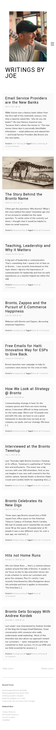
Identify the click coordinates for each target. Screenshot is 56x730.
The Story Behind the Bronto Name (23, 196)
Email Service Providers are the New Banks (26, 100)
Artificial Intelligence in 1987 (13, 698)
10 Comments (44, 330)
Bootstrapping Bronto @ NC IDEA (15, 693)
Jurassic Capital (8, 717)
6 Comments (45, 485)
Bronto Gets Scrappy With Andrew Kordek (27, 613)
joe (19, 106)
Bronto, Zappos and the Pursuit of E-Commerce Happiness (25, 307)
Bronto (34, 143)
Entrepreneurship (19, 230)
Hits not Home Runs (23, 555)
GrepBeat (6, 720)
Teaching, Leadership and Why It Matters (27, 248)
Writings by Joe (25, 72)
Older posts (8, 668)
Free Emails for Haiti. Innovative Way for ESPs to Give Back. (26, 350)
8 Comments (45, 230)
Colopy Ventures (9, 712)
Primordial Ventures (10, 714)
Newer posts (48, 668)
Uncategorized (18, 330)
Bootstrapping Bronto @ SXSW (14, 690)
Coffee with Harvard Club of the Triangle (18, 701)
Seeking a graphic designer (13, 696)
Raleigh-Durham (18, 485)
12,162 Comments (12, 146)
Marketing (41, 143)
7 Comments (43, 373)
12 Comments (10, 287)
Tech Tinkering (18, 143)
